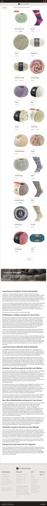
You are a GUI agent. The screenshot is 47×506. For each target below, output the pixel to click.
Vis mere (29, 259)
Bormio (32, 29)
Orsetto (16, 102)
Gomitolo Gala (18, 224)
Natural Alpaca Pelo (19, 29)
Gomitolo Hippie (35, 77)
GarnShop (19, 7)
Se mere (21, 17)
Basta (32, 102)
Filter (5, 7)
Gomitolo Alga (18, 249)
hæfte (28, 312)
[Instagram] (43, 474)
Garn (23, 7)
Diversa (16, 53)
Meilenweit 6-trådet (19, 77)
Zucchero (33, 224)
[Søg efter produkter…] (43, 1)
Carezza (33, 175)
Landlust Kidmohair (19, 151)
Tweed (32, 249)
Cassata (33, 151)
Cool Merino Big (19, 175)
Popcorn (17, 126)
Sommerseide (34, 126)
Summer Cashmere (19, 200)
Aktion (32, 200)
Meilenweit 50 (34, 53)
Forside (14, 7)
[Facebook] (41, 474)
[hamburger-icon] (2, 1)
